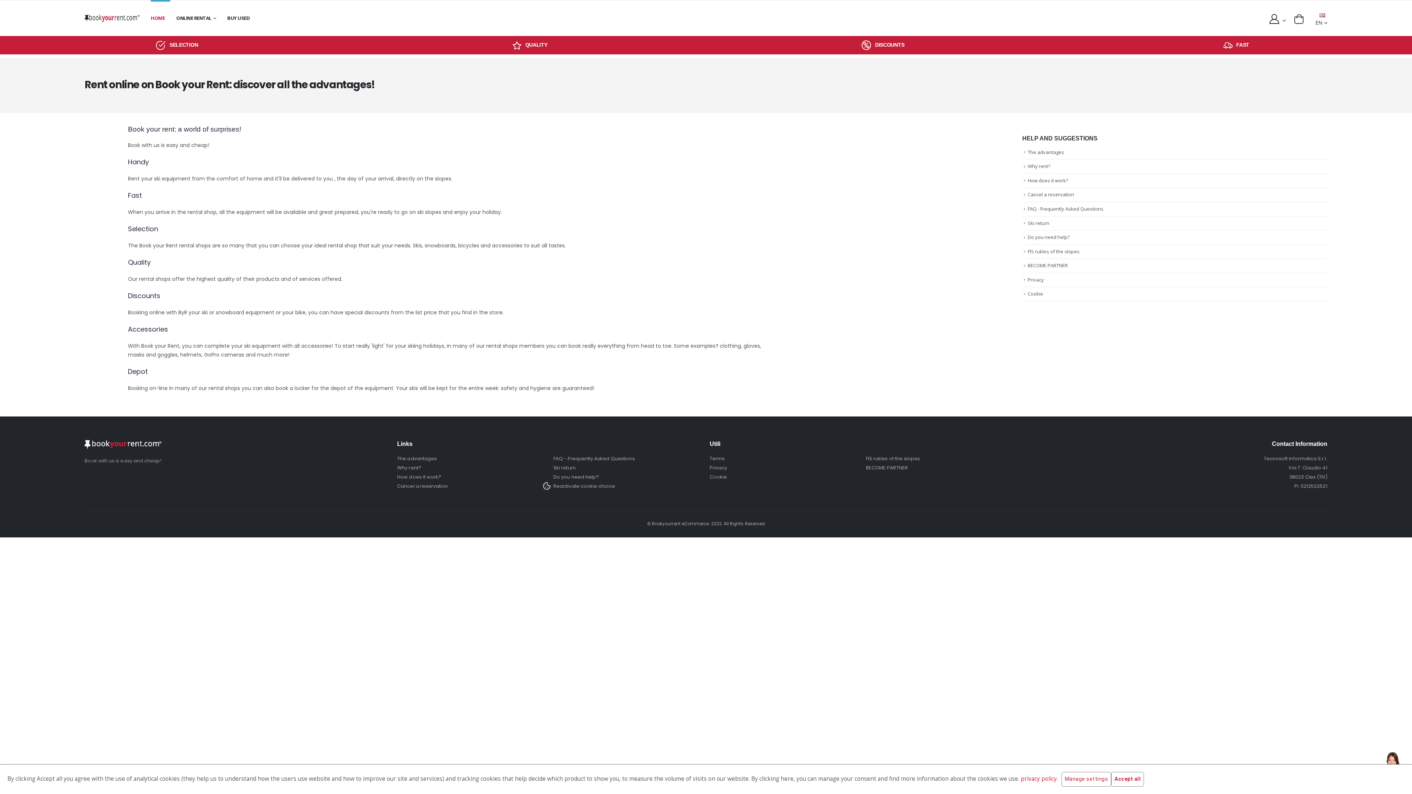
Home (158, 18)
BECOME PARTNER (1048, 265)
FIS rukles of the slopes (1054, 251)
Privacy (1036, 279)
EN (1318, 22)
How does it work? (1048, 180)
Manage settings (1086, 779)
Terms (717, 458)
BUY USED (238, 18)
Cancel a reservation (1051, 194)
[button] (1299, 19)
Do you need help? (1049, 237)
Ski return (1038, 223)
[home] (112, 18)
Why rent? (1039, 166)
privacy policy (1039, 779)
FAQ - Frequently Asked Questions (1065, 208)
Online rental (193, 18)
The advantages (1046, 152)
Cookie (1035, 293)
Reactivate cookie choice (584, 486)
